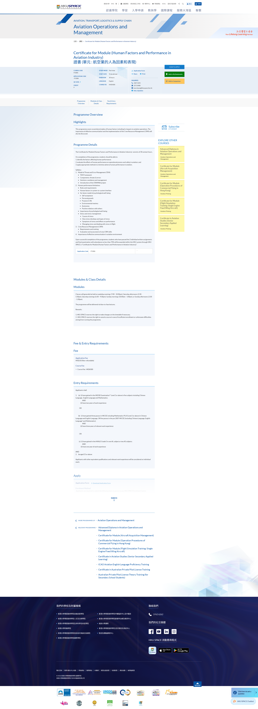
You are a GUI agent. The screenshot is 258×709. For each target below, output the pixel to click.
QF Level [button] (77, 82)
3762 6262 (158, 614)
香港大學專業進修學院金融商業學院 (71, 614)
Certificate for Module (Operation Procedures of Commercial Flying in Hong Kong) (121, 542)
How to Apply (174, 67)
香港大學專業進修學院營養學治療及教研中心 (115, 619)
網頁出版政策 (105, 670)
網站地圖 (122, 670)
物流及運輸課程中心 (106, 633)
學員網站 (157, 4)
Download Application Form (102, 483)
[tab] (114, 114)
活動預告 (125, 4)
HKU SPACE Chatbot (245, 701)
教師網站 (89, 670)
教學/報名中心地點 (70, 670)
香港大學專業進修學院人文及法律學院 (71, 619)
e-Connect (174, 127)
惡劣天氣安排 (172, 4)
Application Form (139, 71)
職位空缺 (59, 670)
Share (135, 74)
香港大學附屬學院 (64, 628)
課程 (80, 41)
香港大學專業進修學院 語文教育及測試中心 (114, 628)
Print (143, 74)
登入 (190, 4)
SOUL (164, 4)
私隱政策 (114, 670)
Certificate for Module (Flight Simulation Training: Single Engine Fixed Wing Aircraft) (125, 550)
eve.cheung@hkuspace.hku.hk (143, 88)
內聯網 (96, 670)
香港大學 (106, 4)
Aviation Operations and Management (100, 29)
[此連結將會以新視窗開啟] (165, 650)
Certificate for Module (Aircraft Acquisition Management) (126, 535)
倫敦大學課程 (104, 623)
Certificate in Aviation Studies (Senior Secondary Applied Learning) (125, 558)
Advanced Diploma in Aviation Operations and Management (120, 529)
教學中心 (147, 4)
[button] (183, 4)
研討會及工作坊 (135, 4)
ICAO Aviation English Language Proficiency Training (123, 564)
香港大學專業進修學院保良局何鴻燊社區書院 (74, 633)
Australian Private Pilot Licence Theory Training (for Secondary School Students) (123, 576)
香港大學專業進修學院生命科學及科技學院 (73, 623)
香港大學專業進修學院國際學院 (69, 638)
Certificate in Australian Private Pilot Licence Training (124, 569)
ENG (112, 4)
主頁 (75, 41)
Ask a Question (138, 90)
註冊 (199, 4)
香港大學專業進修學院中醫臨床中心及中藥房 (115, 614)
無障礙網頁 (131, 670)
